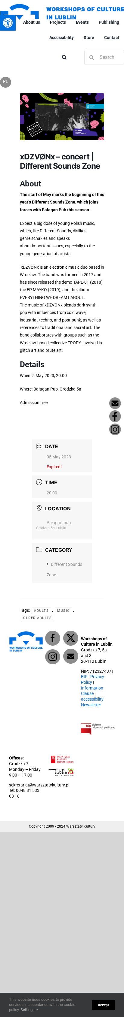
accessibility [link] (92, 699)
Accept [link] (103, 1005)
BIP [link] (84, 676)
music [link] (63, 611)
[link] (8, 23)
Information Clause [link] (92, 691)
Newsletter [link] (91, 705)
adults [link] (41, 611)
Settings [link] (28, 1009)
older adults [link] (37, 618)
